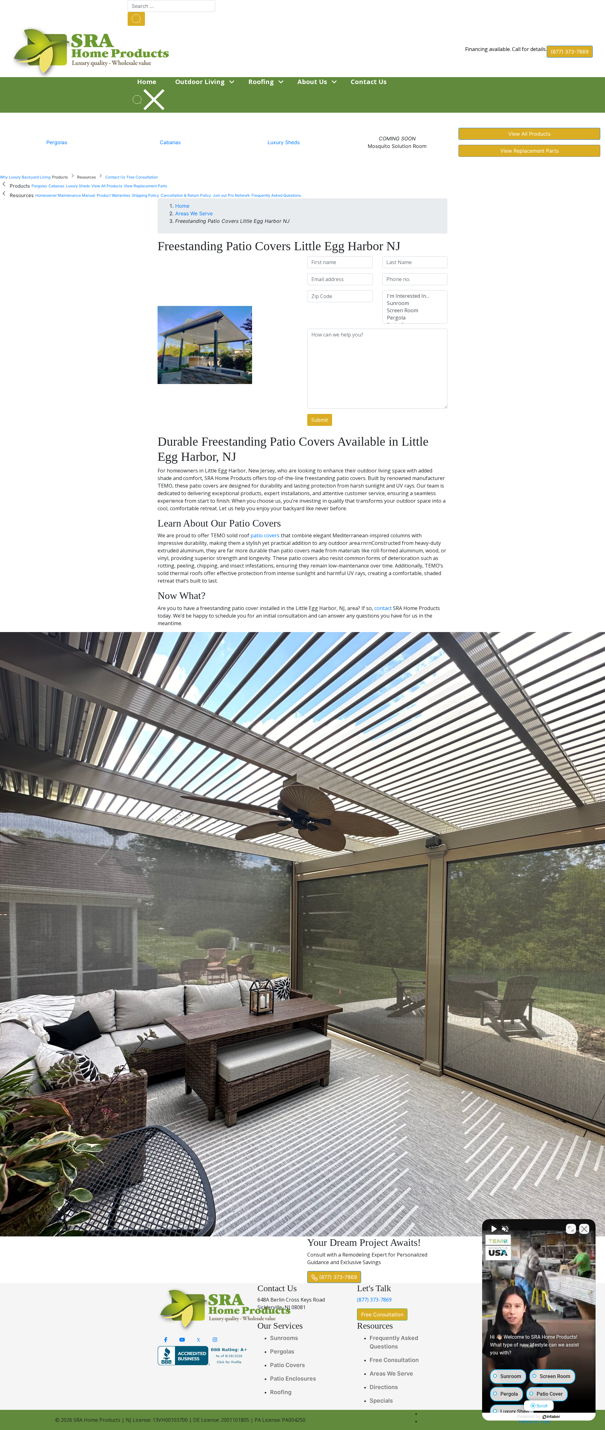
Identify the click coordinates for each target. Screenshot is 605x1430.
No (291, 730)
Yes (312, 730)
